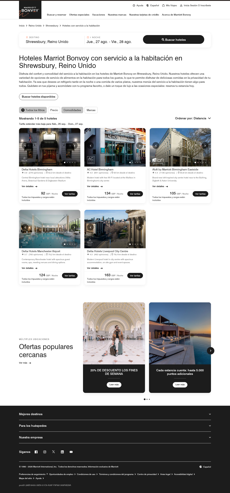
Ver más (23, 362)
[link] (33, 173)
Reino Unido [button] (35, 25)
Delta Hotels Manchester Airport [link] (41, 251)
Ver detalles (28, 186)
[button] (152, 5)
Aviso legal (165, 474)
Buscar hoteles (175, 39)
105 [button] (173, 193)
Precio (54, 110)
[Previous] (25, 145)
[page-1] (144, 399)
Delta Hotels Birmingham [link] (37, 169)
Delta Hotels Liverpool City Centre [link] (107, 251)
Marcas (91, 110)
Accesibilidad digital (183, 474)
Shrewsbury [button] (52, 25)
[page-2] (146, 399)
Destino (34, 37)
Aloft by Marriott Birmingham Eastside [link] (175, 169)
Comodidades (72, 110)
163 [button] (107, 275)
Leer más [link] (114, 384)
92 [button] (43, 193)
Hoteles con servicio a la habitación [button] (81, 25)
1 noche (95, 37)
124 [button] (42, 275)
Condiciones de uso (86, 474)
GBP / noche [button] (52, 193)
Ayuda (39, 478)
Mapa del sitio (25, 478)
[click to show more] (210, 350)
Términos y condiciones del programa (116, 474)
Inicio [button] (22, 25)
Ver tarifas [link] (70, 193)
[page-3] (149, 399)
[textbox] (54, 41)
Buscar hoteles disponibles (38, 96)
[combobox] (54, 40)
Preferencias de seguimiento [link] (32, 474)
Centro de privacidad (147, 474)
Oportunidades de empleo (61, 474)
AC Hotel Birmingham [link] (100, 169)
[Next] (74, 145)
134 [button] (107, 193)
